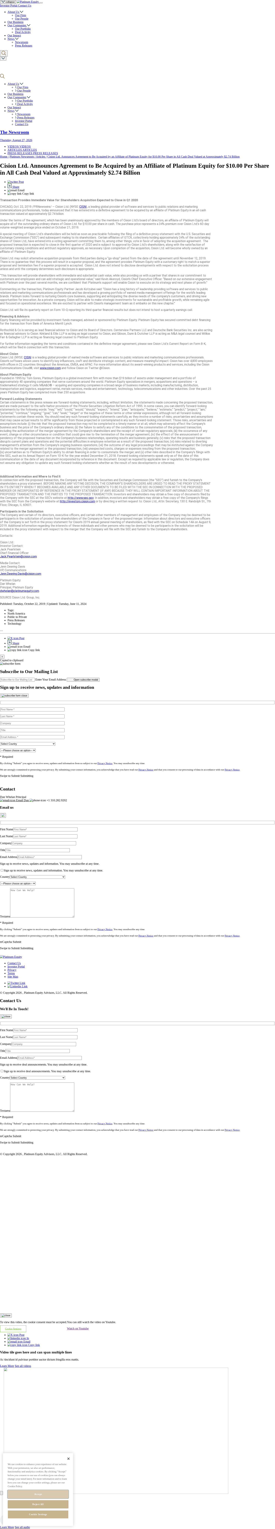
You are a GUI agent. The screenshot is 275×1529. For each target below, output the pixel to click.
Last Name (6, 836)
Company (6, 843)
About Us (13, 11)
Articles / (41, 156)
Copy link (33, 1345)
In (27, 1338)
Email (26, 1341)
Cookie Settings (38, 1514)
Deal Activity (23, 32)
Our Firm (20, 15)
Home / (4, 156)
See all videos (23, 1365)
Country (5, 876)
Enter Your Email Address (50, 679)
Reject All (38, 1504)
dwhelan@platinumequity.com (19, 591)
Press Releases (23, 45)
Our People (21, 18)
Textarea (5, 916)
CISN (82, 206)
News (11, 38)
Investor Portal (9, 5)
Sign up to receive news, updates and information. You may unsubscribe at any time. (49, 863)
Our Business (15, 22)
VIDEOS (13, 146)
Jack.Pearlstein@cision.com (18, 556)
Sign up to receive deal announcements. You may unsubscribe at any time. (43, 1064)
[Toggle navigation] (41, 2)
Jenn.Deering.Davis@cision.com (20, 573)
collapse (10, 2)
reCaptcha (6, 941)
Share (15, 186)
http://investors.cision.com (77, 501)
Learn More (7, 1365)
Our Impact (14, 35)
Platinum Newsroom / (23, 156)
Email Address (8, 857)
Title (2, 850)
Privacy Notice (104, 763)
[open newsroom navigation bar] (3, 59)
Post (21, 181)
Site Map (12, 976)
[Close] (14, 696)
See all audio (22, 1527)
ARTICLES (14, 149)
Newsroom (21, 42)
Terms (11, 973)
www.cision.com (50, 368)
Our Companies (17, 25)
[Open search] (4, 53)
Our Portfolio (23, 28)
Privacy (11, 969)
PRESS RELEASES (20, 153)
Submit (17, 941)
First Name (6, 829)
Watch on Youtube (78, 1328)
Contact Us (24, 5)
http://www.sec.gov (81, 498)
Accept (38, 1494)
